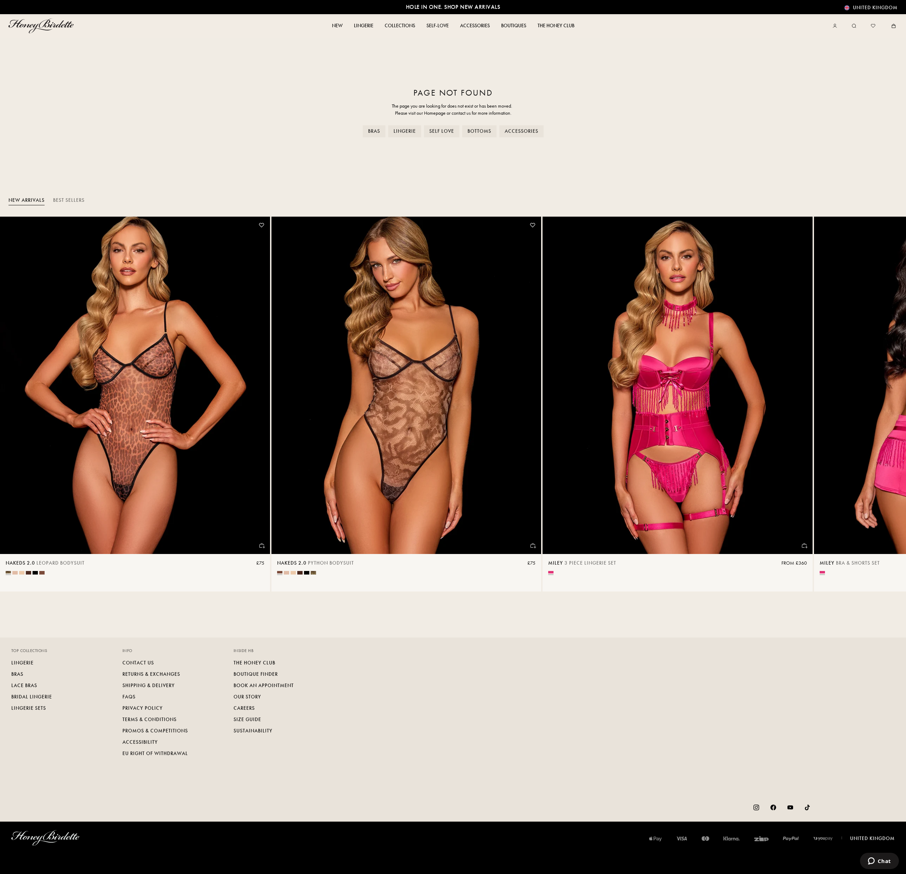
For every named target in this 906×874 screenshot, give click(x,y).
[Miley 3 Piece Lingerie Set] (678, 385)
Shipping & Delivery (148, 685)
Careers (244, 708)
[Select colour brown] (42, 573)
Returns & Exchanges (151, 674)
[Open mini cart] (892, 26)
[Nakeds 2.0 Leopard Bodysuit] (135, 385)
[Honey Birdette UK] (42, 25)
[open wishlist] (873, 26)
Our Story (247, 697)
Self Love (441, 131)
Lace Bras (24, 685)
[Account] (836, 25)
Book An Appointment (264, 685)
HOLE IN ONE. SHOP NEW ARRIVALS (453, 7)
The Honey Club (254, 663)
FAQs (129, 697)
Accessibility (140, 742)
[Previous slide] (14, 404)
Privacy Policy (142, 708)
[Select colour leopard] (8, 572)
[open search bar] (854, 26)
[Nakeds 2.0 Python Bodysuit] (406, 385)
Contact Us (138, 663)
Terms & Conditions (149, 719)
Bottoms (479, 131)
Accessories (521, 131)
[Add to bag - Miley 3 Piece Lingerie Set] (804, 545)
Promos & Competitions (155, 731)
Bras (374, 131)
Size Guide (247, 719)
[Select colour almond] (15, 573)
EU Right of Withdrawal (155, 753)
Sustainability (253, 731)
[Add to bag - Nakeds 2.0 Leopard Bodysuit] (261, 545)
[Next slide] (892, 404)
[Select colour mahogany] (28, 573)
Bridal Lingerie (31, 697)
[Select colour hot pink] (551, 572)
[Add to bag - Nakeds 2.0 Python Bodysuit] (532, 545)
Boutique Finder (256, 674)
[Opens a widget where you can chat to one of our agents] (879, 861)
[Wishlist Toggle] (261, 225)
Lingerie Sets (28, 708)
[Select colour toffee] (21, 573)
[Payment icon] (823, 838)
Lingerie (405, 131)
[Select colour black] (35, 573)
